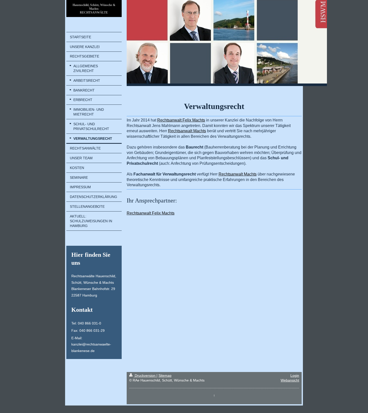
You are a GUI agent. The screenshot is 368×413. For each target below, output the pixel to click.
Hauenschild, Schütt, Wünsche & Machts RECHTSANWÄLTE (94, 8)
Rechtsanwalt (181, 120)
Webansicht (290, 380)
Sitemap (164, 376)
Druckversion (145, 376)
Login (294, 376)
